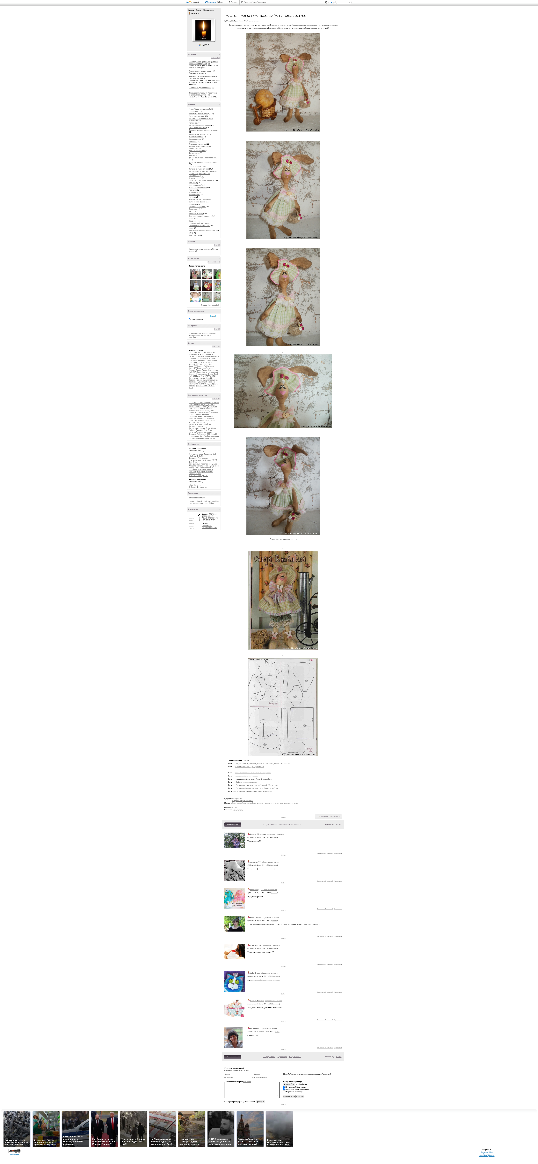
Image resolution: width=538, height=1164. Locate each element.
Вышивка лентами (196, 137)
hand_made (211, 468)
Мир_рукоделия (195, 460)
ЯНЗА (191, 388)
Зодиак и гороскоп (196, 167)
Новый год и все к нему (198, 199)
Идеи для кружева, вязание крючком (203, 130)
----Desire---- (193, 403)
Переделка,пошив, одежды (199, 114)
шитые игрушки (271, 803)
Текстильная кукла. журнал (200, 71)
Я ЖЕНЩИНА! (194, 235)
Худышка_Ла (194, 434)
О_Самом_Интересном (198, 487)
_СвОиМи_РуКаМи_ (197, 456)
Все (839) (216, 399)
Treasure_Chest (195, 474)
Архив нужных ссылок (197, 128)
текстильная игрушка (288, 803)
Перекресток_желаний (198, 468)
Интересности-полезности (199, 125)
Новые (338, 824)
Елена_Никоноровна (210, 370)
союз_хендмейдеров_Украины (201, 472)
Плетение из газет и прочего (200, 216)
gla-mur (199, 358)
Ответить (321, 853)
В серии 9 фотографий (210, 305)
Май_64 (192, 376)
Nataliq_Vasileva (257, 1001)
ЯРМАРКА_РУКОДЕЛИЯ (198, 476)
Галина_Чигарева (202, 414)
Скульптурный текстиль (198, 223)
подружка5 (213, 380)
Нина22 (209, 378)
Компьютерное (194, 178)
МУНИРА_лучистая (196, 424)
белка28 (209, 368)
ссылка (274, 837)
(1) (214, 71)
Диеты (191, 155)
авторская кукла (195, 333)
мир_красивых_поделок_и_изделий (203, 464)
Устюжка (192, 386)
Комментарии (208, 10)
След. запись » (295, 824)
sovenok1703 (255, 862)
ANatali (201, 403)
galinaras (192, 358)
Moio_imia (198, 362)
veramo (211, 366)
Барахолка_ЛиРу (210, 454)
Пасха (191, 211)
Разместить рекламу (486, 1156)
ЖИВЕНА (192, 372)
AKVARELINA (256, 945)
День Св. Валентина (197, 151)
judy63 (202, 409)
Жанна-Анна (201, 418)
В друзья (205, 45)
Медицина (193, 190)
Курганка (199, 374)
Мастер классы (195, 185)
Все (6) (217, 329)
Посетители (207, 526)
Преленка (192, 382)
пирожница (193, 438)
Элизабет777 (204, 434)
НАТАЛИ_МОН (210, 376)
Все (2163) (215, 58)
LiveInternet (192, 2)
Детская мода (194, 153)
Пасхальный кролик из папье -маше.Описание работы (257, 788)
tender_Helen (208, 364)
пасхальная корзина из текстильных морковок (253, 773)
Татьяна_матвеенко (204, 432)
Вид (330, 3)
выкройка (241, 803)
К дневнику (282, 824)
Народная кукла (195, 139)
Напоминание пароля (259, 1077)
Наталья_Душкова (196, 426)
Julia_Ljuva (255, 973)
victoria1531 (193, 368)
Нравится (324, 816)
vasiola (191, 412)
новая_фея (198, 436)
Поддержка (326, 2)
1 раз (235, 807)
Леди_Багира (210, 420)
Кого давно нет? (195, 352)
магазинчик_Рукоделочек (209, 466)
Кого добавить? (209, 352)
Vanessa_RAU (202, 366)
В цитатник (338, 853)
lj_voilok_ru (205, 501)
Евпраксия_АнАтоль (197, 416)
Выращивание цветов (197, 144)
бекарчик (202, 368)
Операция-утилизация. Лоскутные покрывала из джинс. (203, 94)
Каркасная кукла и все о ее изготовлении (199, 175)
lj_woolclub (214, 501)
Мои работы (193, 192)
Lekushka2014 (194, 360)
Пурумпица (201, 382)
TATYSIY (199, 364)
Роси (205, 430)
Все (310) (216, 346)
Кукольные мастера (196, 116)
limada (214, 360)
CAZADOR (200, 354)
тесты (191, 228)
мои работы (251, 803)
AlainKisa (208, 403)
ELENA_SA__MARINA (205, 405)
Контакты (486, 1154)
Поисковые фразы (209, 528)
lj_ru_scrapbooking (196, 503)
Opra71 (199, 407)
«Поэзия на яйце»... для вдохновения (249, 767)
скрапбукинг (193, 337)
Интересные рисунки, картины (201, 171)
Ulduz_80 (192, 366)
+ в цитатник (253, 21)
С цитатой (329, 853)
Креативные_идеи (196, 454)
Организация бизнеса (197, 207)
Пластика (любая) (196, 214)
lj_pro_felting (209, 503)
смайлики (247, 1082)
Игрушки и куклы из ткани (199, 169)
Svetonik (192, 364)
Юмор (191, 233)
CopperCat (209, 354)
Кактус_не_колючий (210, 372)
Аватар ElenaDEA (203, 30)
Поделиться (335, 816)
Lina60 (191, 362)
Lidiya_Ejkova (205, 360)
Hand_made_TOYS (209, 460)
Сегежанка (210, 382)
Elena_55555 (204, 356)
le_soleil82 (254, 1028)
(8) (204, 78)
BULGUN (215, 403)
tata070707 (199, 411)
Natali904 (192, 407)
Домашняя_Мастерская (198, 458)
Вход (221, 2)
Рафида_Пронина (196, 430)
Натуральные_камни (197, 378)
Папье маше (194, 209)
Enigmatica (214, 356)
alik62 (191, 409)
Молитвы (192, 197)
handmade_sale (195, 470)
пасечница (214, 436)
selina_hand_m (207, 470)
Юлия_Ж (210, 386)
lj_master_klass (194, 501)
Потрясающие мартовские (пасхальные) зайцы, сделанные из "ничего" (262, 763)
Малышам (193, 183)
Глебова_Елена (195, 370)
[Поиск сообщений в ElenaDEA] (213, 316)
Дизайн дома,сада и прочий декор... (203, 158)
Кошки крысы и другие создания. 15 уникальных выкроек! (203, 63)
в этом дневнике (196, 320)
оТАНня (206, 436)
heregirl (205, 358)
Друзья (198, 10)
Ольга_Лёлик (211, 428)
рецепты (192, 219)
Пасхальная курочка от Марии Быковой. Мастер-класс (257, 785)
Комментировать (232, 824)
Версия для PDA (486, 1152)
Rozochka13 (207, 362)
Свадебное (193, 221)
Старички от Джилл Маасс (200, 88)
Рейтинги (234, 2)
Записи (191, 10)
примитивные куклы (203, 335)
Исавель (210, 418)
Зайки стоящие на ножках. (246, 782)
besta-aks (192, 354)
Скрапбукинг (194, 111)
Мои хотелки (194, 195)
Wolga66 (213, 407)
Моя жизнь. (193, 123)
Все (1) (217, 245)
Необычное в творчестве (198, 134)
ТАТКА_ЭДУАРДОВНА (209, 384)
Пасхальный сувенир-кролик (246, 776)
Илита (198, 372)
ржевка (201, 438)
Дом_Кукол (193, 462)
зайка (233, 803)
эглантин (211, 438)
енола (191, 436)
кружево (192, 335)
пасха (260, 803)
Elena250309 (194, 356)
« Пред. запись (269, 824)
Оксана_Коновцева (258, 834)
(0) (209, 64)
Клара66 (192, 374)
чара (206, 438)
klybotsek (209, 409)
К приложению (214, 262)
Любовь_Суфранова (197, 422)
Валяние (192, 142)
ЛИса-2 (215, 374)
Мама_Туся (199, 376)
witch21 (207, 412)
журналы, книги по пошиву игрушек (202, 162)
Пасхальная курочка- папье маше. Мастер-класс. (255, 791)
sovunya (192, 411)
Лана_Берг (207, 374)
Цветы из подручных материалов (202, 230)
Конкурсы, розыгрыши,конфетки (201, 180)
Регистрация (211, 2)
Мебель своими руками (198, 188)
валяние (205, 333)
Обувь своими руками (197, 202)
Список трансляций (197, 498)
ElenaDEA (189, 13)
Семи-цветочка (195, 384)
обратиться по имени (275, 834)
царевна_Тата (201, 386)
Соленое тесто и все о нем (199, 226)
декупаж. (212, 333)
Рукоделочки (194, 466)
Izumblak (212, 358)
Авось (246, 2)
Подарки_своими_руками (199, 380)
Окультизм (193, 204)
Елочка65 (209, 416)
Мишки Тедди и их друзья (199, 109)
